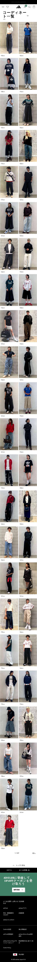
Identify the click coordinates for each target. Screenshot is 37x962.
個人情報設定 (23, 929)
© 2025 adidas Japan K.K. (18, 959)
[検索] (29, 7)
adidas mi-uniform (8, 919)
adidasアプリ (23, 908)
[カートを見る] (34, 7)
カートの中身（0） (24, 870)
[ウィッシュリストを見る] (7, 7)
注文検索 (21, 901)
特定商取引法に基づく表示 (26, 942)
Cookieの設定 (7, 929)
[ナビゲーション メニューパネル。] (3, 7)
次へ (33, 853)
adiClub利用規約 (8, 934)
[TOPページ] (18, 7)
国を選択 (21, 954)
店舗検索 (21, 913)
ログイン (9, 870)
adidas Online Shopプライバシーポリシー (10, 942)
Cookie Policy (7, 947)
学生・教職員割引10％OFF (8, 914)
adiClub (5, 908)
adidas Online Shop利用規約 (26, 935)
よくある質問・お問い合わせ (10, 902)
